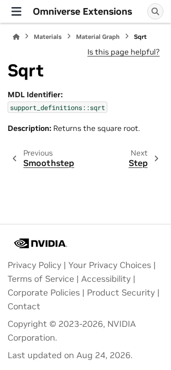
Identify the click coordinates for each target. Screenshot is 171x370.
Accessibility (106, 279)
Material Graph (98, 37)
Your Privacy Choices (109, 265)
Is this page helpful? (123, 51)
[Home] (16, 37)
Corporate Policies (44, 292)
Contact (24, 306)
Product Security (121, 292)
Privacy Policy (34, 265)
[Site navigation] (16, 11)
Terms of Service (41, 279)
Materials (48, 37)
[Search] (155, 11)
